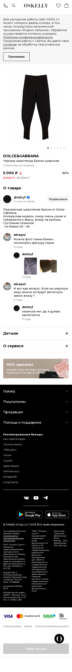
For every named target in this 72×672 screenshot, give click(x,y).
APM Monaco (11, 471)
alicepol (20, 235)
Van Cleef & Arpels (14, 439)
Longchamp (10, 482)
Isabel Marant (11, 465)
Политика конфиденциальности (52, 626)
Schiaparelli (10, 476)
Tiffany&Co (10, 449)
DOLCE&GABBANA (21, 156)
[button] (48, 148)
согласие (10, 44)
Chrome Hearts (12, 444)
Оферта (28, 626)
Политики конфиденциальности (28, 37)
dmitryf (20, 197)
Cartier (7, 455)
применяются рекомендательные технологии (13, 538)
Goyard (7, 460)
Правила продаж (12, 626)
